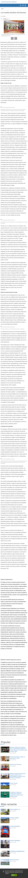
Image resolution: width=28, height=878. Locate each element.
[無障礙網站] (14, 875)
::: (1, 0)
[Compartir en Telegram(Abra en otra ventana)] (5, 19)
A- (12, 38)
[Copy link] (9, 19)
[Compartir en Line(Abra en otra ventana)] (4, 19)
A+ (15, 38)
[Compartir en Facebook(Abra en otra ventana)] (1, 19)
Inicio (2, 8)
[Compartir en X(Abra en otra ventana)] (2, 19)
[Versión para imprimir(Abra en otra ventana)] (7, 19)
